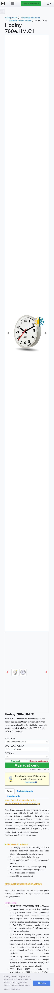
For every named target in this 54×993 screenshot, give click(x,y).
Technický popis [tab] (25, 791)
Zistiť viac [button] (15, 989)
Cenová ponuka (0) (31, 4)
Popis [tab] (9, 791)
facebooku (30, 782)
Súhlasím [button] (42, 983)
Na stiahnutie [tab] (13, 796)
